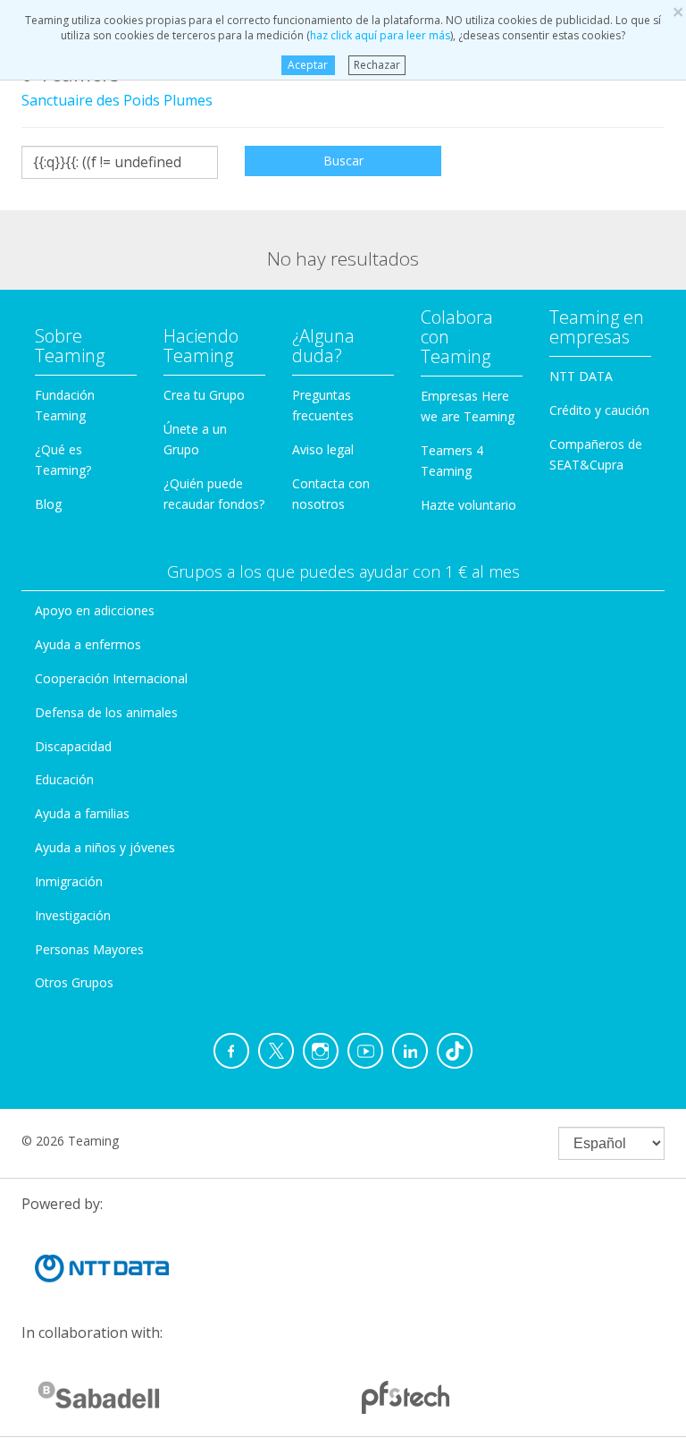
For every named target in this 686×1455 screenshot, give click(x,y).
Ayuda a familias (82, 813)
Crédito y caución (599, 410)
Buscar (343, 160)
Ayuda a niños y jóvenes (105, 847)
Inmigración (69, 881)
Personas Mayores (89, 949)
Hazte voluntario (468, 504)
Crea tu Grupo (204, 394)
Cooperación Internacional (111, 678)
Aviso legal (323, 449)
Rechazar (377, 64)
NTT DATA (581, 376)
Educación (64, 779)
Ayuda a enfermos (88, 644)
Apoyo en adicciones (95, 610)
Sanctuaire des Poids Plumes (117, 100)
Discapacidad (73, 746)
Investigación (73, 915)
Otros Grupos (74, 982)
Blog (48, 503)
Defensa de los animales (106, 712)
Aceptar (308, 64)
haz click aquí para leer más (380, 35)
